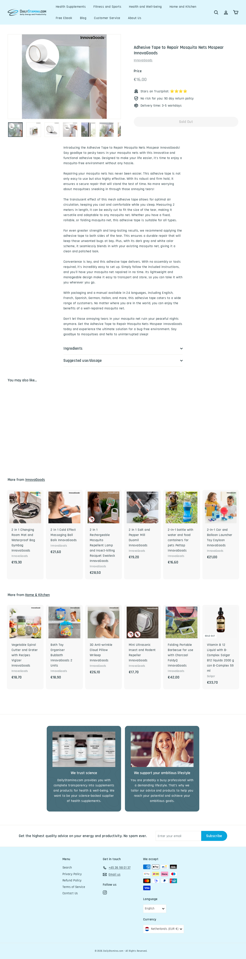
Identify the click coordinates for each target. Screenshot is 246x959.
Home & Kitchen (37, 595)
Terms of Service (73, 887)
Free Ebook (64, 18)
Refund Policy (72, 880)
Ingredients (73, 348)
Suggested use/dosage (82, 360)
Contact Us (70, 893)
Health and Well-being (145, 6)
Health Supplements (71, 6)
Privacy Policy (72, 874)
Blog (83, 18)
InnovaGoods (143, 60)
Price (138, 71)
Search (67, 867)
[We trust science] (83, 749)
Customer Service (107, 18)
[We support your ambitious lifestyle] (162, 749)
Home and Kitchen (183, 6)
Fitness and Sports (107, 6)
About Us (134, 18)
